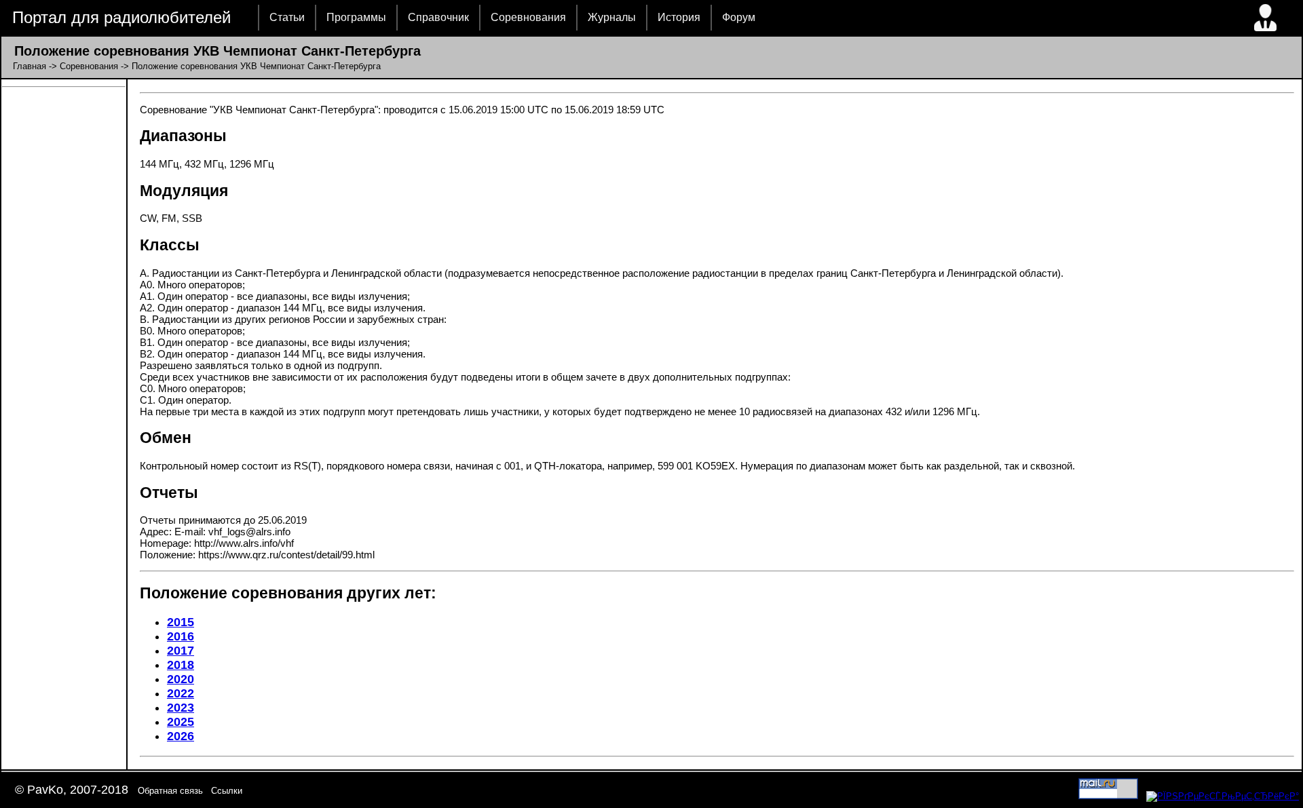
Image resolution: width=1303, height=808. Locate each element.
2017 (180, 650)
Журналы (612, 17)
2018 (180, 665)
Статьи (287, 17)
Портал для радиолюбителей (121, 17)
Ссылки (226, 791)
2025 (180, 722)
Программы (356, 17)
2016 (180, 636)
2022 (180, 693)
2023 (180, 707)
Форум (738, 17)
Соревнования (528, 17)
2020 (180, 679)
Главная (29, 66)
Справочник (438, 17)
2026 (180, 736)
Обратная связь (170, 791)
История (679, 17)
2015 (180, 622)
